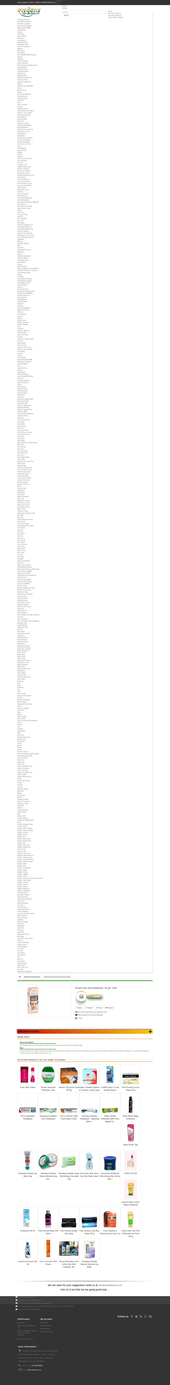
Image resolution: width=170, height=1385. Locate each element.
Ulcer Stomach (22, 104)
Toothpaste (21, 492)
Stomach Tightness (23, 46)
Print (80, 1018)
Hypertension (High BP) (25, 86)
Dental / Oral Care (23, 484)
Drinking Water (22, 946)
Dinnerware (21, 961)
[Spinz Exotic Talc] (130, 1132)
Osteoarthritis (21, 117)
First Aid (20, 951)
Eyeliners (20, 687)
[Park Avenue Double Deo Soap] (69, 1218)
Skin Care (20, 498)
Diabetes (20, 59)
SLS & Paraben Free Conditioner (28, 621)
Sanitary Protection (23, 677)
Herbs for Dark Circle (24, 347)
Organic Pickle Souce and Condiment (29, 878)
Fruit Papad (21, 731)
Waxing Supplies (23, 604)
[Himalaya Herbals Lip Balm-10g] (27, 1160)
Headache (20, 239)
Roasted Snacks (22, 789)
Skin (18, 326)
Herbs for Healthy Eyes (25, 225)
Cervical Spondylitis (24, 140)
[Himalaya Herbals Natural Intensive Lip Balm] (89, 1248)
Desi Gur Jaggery (23, 708)
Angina (19, 84)
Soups (19, 749)
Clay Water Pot (22, 453)
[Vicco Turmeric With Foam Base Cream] (69, 1103)
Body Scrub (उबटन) (23, 561)
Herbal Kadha (21, 774)
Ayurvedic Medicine (114, 15)
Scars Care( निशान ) (23, 584)
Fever (19, 146)
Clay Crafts (21, 459)
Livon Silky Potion (27, 1087)
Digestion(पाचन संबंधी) (24, 28)
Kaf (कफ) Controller (23, 24)
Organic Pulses (22, 834)
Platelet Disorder (22, 289)
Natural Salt (21, 816)
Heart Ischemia (22, 80)
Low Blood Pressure (24, 250)
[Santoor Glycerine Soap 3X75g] (69, 1074)
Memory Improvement (24, 409)
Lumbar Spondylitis (23, 142)
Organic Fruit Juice (23, 853)
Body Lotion (21, 550)
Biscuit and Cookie (23, 781)
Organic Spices (22, 826)
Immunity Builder (23, 243)
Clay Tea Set (21, 447)
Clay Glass (21, 438)
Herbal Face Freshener (25, 594)
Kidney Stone (21, 320)
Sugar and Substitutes (24, 704)
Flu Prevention (22, 160)
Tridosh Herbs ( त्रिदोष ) (116, 17)
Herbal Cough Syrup (24, 167)
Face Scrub (21, 540)
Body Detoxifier (22, 96)
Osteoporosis (21, 133)
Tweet (100, 1008)
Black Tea (20, 760)
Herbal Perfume (22, 637)
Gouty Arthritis (22, 119)
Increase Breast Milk (24, 185)
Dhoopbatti (21, 926)
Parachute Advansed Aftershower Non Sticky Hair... (110, 1176)
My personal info (46, 1332)
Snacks (19, 787)
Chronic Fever (22, 150)
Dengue (19, 152)
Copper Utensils (22, 810)
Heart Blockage (22, 69)
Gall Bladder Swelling (24, 281)
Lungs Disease (22, 368)
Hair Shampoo (22, 613)
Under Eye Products (24, 573)
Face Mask (21, 542)
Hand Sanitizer (22, 915)
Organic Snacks (22, 884)
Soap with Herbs (22, 476)
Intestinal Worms (23, 382)
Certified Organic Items (25, 824)
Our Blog (20, 969)
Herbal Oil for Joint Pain (25, 129)
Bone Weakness (22, 127)
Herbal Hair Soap (23, 474)
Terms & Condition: (27, 1042)
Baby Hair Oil (21, 652)
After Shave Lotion (23, 602)
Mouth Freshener (23, 496)
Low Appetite (21, 40)
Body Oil (20, 563)
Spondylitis (21, 136)
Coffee (19, 778)
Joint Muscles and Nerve (25, 111)
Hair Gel (20, 629)
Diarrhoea (20, 38)
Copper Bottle (21, 812)
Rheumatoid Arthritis (24, 115)
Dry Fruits (20, 735)
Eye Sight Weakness (24, 227)
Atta (18, 814)
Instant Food (21, 739)
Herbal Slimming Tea (24, 776)
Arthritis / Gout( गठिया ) (24, 113)
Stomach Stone (22, 416)
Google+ (90, 1008)
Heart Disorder (22, 67)
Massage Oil (21, 204)
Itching (19, 355)
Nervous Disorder (23, 401)
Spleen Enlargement (24, 256)
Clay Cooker (21, 426)
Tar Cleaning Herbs (23, 272)
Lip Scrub (20, 557)
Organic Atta (21, 866)
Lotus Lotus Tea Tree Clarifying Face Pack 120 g (131, 1233)
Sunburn (20, 353)
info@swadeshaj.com (110, 1285)
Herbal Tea (21, 762)
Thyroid (19, 107)
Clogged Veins (22, 75)
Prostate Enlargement (24, 198)
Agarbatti (20, 920)
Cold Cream (21, 521)
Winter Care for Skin (24, 590)
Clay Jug (20, 455)
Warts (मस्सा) (21, 343)
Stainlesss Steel (22, 803)
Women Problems (23, 169)
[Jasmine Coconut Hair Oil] (27, 1248)
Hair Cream (21, 631)
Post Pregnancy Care (24, 183)
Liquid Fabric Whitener (24, 899)
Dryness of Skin (22, 335)
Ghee (19, 712)
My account (46, 1319)
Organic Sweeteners (24, 868)
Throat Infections (23, 260)
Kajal (19, 685)
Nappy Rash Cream (23, 660)
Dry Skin (20, 517)
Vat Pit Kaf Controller (24, 26)
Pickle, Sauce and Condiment (27, 720)
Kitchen (19, 698)
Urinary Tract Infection (24, 233)
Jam (18, 727)
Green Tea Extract (23, 768)
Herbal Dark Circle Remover (26, 575)
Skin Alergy (21, 351)
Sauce (19, 722)
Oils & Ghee (21, 849)
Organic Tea (21, 843)
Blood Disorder (22, 285)
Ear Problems (21, 314)
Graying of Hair (22, 214)
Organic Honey (22, 872)
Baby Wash (21, 671)
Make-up (20, 681)
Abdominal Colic (22, 44)
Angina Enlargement (24, 82)
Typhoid (20, 156)
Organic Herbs (22, 864)
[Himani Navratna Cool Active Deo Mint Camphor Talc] (69, 1248)
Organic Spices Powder (25, 830)
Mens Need (21, 679)
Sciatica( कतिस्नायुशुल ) (24, 125)
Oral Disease (21, 387)
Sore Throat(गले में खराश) (25, 376)
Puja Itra (20, 930)
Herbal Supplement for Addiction (28, 268)
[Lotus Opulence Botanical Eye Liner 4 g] (110, 1218)
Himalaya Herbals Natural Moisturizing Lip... (48, 1176)
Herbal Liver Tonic (23, 310)
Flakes (19, 747)
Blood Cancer (21, 90)
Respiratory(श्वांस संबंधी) (24, 360)
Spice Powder (22, 716)
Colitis (19, 384)
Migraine (20, 241)
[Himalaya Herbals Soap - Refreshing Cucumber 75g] (69, 1160)
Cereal (19, 743)
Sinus (19, 366)
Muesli (19, 745)
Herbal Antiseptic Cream (25, 525)
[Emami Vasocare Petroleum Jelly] (48, 1074)
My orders (44, 1323)
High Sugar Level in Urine (25, 235)
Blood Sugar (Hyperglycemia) (27, 65)
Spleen (19, 254)
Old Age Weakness (23, 295)
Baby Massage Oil (23, 650)
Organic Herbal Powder (25, 861)
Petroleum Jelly (22, 592)
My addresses (45, 1329)
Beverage (20, 936)
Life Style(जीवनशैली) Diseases (27, 55)
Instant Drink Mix (23, 942)
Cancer (19, 88)
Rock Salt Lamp (22, 967)
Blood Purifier (21, 297)
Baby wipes (21, 654)
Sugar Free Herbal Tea (24, 772)
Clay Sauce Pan (22, 430)
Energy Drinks (22, 944)
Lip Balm (20, 559)
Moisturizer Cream (23, 505)
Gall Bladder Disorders (24, 279)
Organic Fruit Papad (24, 880)
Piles (19, 245)
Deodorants (21, 644)
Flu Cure (20, 163)
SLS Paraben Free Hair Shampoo (28, 615)
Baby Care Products (24, 648)
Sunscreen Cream (23, 507)
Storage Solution (22, 799)
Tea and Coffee (22, 758)
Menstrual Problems (24, 171)
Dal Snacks (21, 795)
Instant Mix (21, 741)
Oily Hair (20, 617)
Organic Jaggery (22, 874)
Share (79, 1008)
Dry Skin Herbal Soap (24, 469)
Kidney (19, 318)
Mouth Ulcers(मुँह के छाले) (25, 399)
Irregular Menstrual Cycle (25, 175)
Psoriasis (20, 328)
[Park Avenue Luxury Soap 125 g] (130, 1074)
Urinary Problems (23, 231)
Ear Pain (20, 316)
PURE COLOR (130, 1173)
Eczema (20, 341)
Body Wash (21, 548)
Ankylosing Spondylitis (25, 138)
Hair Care (20, 212)
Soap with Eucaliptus (24, 478)
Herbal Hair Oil (22, 610)
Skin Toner (21, 552)
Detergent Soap (22, 897)
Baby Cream (21, 658)
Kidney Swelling (22, 324)
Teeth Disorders (22, 391)
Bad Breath (21, 395)
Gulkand (20, 729)
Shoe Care (20, 901)
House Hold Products (24, 696)
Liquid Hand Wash (23, 909)
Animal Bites (21, 262)
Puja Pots (20, 928)
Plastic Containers (23, 801)
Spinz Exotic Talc (130, 1145)
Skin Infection (22, 333)
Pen (18, 957)
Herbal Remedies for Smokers (27, 270)
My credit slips (45, 1326)
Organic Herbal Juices (24, 857)
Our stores (21, 1323)
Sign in (57, 3)
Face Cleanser (22, 544)
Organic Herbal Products (25, 855)
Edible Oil (20, 710)
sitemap (64, 8)
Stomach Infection (23, 380)
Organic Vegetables (23, 890)
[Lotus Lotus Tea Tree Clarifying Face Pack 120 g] (130, 1218)
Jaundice (20, 304)
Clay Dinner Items (23, 434)
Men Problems (22, 196)
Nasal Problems (22, 364)
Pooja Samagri (22, 917)
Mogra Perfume (22, 642)
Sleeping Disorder (23, 407)
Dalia (19, 733)
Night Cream (21, 509)
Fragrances (21, 635)
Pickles (19, 725)
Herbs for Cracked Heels (25, 339)
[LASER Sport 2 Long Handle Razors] (110, 1074)
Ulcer (19, 102)
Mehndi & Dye (22, 623)
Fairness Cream (22, 511)
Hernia (19, 210)
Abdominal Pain (22, 42)
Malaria (19, 154)
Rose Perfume (22, 640)
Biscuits (20, 785)
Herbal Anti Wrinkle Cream (26, 513)
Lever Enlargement (23, 308)
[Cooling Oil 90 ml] (27, 1218)
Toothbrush (21, 490)
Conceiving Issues (23, 181)
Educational (21, 955)
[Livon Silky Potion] (27, 1074)
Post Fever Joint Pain (24, 158)
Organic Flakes (22, 886)
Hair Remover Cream (24, 606)
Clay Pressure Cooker (24, 432)
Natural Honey (22, 702)
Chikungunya (21, 148)
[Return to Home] (20, 976)
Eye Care (20, 221)
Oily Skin (20, 515)
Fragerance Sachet (23, 646)
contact (64, 6)
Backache (20, 121)
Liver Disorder (22, 301)
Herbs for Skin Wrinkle (24, 349)
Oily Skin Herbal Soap (24, 467)
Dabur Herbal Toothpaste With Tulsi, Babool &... (110, 1119)
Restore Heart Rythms (24, 77)
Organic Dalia (21, 876)
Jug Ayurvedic (22, 963)
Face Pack (21, 534)
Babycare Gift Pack (24, 669)
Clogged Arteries (22, 71)
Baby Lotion (21, 656)
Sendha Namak (22, 818)
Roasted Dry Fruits (23, 737)
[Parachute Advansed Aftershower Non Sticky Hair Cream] (110, 1160)
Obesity (20, 57)
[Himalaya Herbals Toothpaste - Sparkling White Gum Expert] (89, 1103)
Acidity (19, 32)
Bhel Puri (20, 791)
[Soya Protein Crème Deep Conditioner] (130, 1189)
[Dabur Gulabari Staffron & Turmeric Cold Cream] (89, 1074)
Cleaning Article (22, 893)
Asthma (20, 370)
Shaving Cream (22, 598)
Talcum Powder (22, 482)
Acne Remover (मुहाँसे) (24, 571)
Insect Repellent (22, 911)
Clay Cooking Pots (23, 420)
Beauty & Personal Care (25, 461)
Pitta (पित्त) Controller (24, 21)
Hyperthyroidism (22, 109)
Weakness (20, 252)
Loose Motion (21, 36)
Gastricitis (20, 34)
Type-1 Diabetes (22, 61)
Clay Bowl (20, 436)
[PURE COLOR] (130, 1160)
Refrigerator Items (23, 934)
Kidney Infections (23, 322)
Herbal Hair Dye (22, 627)
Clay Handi (21, 424)
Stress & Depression (24, 405)
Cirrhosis (20, 312)
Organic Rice (21, 837)
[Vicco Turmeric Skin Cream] (48, 1248)
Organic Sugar (22, 870)
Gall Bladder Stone (23, 283)
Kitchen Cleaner (22, 752)
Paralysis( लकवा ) (23, 123)
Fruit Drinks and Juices (25, 938)
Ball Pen (20, 959)
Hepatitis (20, 306)
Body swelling (22, 266)
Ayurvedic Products (114, 13)
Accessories (21, 693)
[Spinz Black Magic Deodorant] (130, 1103)
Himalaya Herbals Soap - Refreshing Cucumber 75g (69, 1176)
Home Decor (21, 965)
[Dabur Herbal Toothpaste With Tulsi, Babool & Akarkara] (110, 1103)
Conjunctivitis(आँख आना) (25, 229)
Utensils (20, 808)
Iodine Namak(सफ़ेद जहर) (25, 820)
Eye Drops (20, 223)
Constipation (21, 30)
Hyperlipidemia (22, 299)
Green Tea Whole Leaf (24, 766)
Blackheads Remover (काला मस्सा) (28, 569)
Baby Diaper (21, 673)
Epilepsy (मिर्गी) (22, 411)
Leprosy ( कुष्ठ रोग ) (23, 331)
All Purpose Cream (23, 503)
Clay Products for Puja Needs (27, 442)
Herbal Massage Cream (25, 519)
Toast (19, 822)
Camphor (20, 924)
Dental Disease (22, 389)
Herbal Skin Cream (23, 501)
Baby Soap (21, 666)
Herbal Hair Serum (23, 633)
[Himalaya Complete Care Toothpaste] (48, 1103)
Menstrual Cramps (23, 173)
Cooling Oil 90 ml (27, 1231)
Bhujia (19, 793)
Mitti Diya (20, 445)
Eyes (19, 683)
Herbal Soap (21, 465)
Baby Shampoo (22, 664)
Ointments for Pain (23, 131)
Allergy (19, 275)
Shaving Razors (22, 600)
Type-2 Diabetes (22, 63)
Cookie (19, 783)
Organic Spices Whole (24, 828)
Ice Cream (20, 949)
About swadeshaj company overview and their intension (27, 1333)
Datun (19, 486)
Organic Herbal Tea (23, 847)
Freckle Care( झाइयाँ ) (24, 579)
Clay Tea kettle (22, 451)
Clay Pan (20, 428)
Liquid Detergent (22, 903)
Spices (19, 714)
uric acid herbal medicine (25, 237)
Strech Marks (21, 187)
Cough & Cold (22, 165)
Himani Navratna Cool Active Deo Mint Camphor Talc (68, 1264)
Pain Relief (21, 953)
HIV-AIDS (20, 100)
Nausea (19, 48)
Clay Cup (20, 449)
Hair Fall (20, 216)
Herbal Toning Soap (23, 472)
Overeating (21, 53)
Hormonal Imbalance (24, 94)
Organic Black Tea (23, 845)
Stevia (19, 706)
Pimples (20, 337)
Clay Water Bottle (23, 457)
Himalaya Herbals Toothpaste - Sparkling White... (89, 1119)
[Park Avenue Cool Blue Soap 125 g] (89, 1218)
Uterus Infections (23, 194)
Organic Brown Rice (24, 839)
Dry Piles (20, 248)
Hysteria (20, 192)
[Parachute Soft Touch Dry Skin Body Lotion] (89, 1160)
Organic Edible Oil (23, 888)
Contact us (59, 1)
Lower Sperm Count (24, 208)
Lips (18, 689)
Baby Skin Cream (23, 662)
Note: (21, 1048)
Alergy (19, 92)
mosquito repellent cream (25, 913)
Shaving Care (21, 596)
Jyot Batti (20, 932)
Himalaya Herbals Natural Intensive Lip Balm (89, 1264)
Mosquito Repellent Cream (26, 588)
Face (19, 691)
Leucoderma (21, 357)
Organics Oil (21, 851)
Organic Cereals (22, 832)
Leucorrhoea (21, 177)
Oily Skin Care (22, 577)
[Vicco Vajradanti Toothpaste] (27, 1103)
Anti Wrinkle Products (24, 567)
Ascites (19, 264)
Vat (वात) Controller (23, 19)
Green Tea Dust (22, 770)
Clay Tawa (20, 422)
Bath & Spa (21, 463)
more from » (93, 996)
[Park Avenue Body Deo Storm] (48, 1218)
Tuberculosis (21, 372)
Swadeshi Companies (24, 971)
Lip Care (20, 554)
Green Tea (20, 764)
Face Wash (21, 528)
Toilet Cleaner (21, 907)
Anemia (19, 287)
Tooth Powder (21, 488)
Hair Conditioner (22, 619)
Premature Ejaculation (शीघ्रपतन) (28, 202)
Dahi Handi (21, 440)
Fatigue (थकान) (22, 98)
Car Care (20, 905)
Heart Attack (21, 73)
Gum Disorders (22, 393)
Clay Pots (20, 418)
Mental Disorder (22, 403)
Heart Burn (21, 51)
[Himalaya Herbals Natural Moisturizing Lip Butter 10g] (48, 1160)
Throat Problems (22, 258)
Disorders (20, 277)
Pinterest (110, 1008)
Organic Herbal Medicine (25, 859)
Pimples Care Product (24, 581)
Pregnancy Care (22, 189)
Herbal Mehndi (22, 625)
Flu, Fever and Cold (24, 144)
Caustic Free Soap (23, 480)
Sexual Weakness (23, 179)
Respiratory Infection (24, 362)
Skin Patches (21, 345)
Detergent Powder (23, 895)
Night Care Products (24, 565)
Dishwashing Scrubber (24, 756)
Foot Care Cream (23, 523)
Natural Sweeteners (23, 700)
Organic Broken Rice (24, 841)
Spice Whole (21, 718)
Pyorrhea (20, 397)
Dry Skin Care (22, 586)
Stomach (20, 378)
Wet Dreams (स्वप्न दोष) (24, 206)
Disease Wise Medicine (25, 413)
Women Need (21, 675)
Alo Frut (20, 940)
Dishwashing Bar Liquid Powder (27, 754)
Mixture (19, 797)
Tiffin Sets (20, 805)
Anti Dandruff (21, 219)
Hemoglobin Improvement (25, 291)
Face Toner (21, 546)
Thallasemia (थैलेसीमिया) (25, 293)
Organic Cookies (22, 882)
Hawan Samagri (22, 922)
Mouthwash (21, 494)
